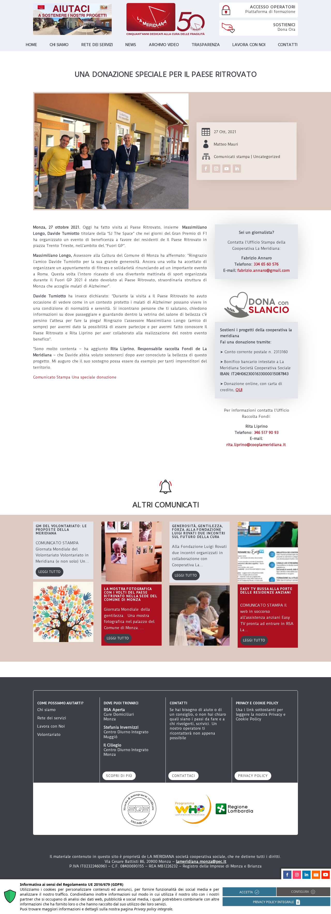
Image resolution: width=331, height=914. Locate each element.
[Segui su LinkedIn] (237, 168)
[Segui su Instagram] (216, 168)
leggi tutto (50, 571)
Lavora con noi (248, 45)
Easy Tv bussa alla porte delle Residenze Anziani (266, 590)
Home (31, 45)
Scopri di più (119, 775)
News (130, 45)
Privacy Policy (253, 775)
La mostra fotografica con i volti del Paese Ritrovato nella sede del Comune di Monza (130, 594)
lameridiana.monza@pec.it (201, 861)
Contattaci (183, 775)
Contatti (287, 45)
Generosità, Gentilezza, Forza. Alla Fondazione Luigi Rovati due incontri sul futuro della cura (198, 531)
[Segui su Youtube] (226, 168)
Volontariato (49, 734)
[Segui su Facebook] (206, 168)
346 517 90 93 (266, 432)
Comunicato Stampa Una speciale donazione (75, 377)
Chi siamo (59, 45)
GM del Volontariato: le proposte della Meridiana (61, 529)
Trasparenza (206, 45)
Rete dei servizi (97, 45)
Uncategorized (266, 156)
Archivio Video (164, 45)
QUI (239, 390)
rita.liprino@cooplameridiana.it (256, 444)
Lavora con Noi (51, 726)
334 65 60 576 (266, 264)
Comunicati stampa (232, 156)
